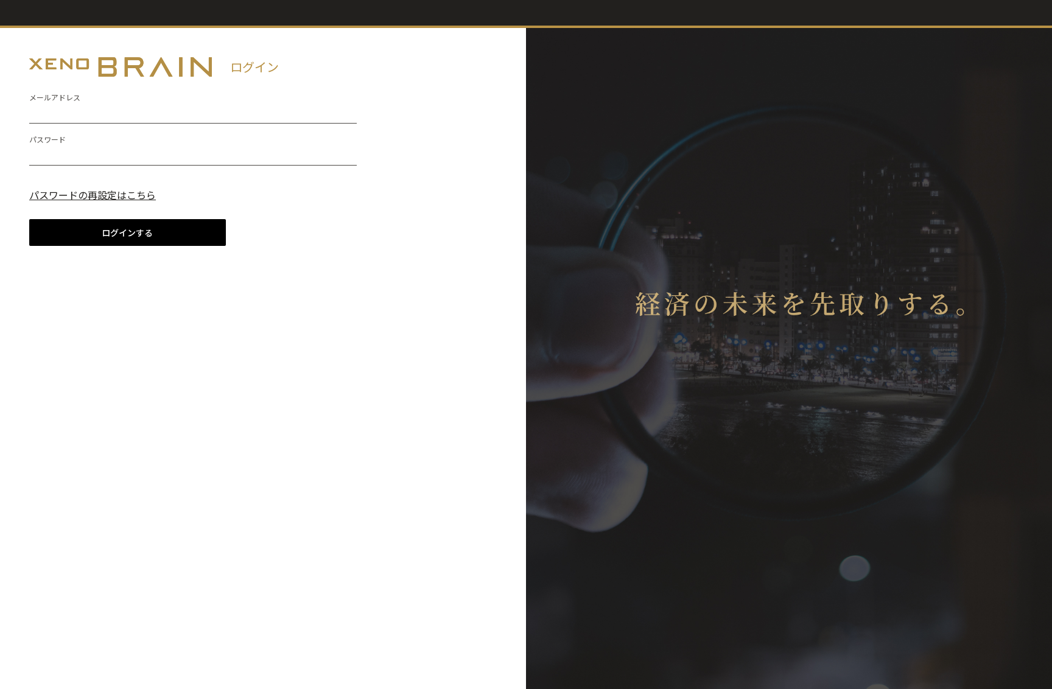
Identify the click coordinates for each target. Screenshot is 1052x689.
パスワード (47, 139)
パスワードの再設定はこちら (92, 194)
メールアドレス (54, 97)
